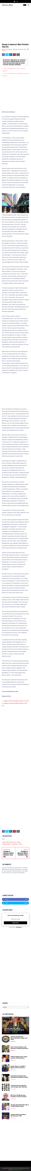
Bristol (18, 842)
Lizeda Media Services (17, 1169)
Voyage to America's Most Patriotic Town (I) (16, 701)
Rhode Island (14, 844)
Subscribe (15, 922)
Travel (3, 50)
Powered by (12, 927)
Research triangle (6, 844)
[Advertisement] (15, 24)
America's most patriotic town (9, 842)
